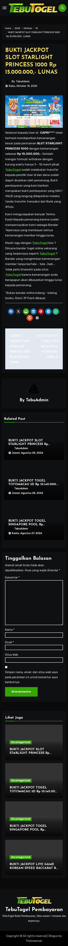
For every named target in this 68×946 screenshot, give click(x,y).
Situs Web (11, 654)
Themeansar (34, 941)
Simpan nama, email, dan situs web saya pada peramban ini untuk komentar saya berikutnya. (31, 677)
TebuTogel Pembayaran (34, 909)
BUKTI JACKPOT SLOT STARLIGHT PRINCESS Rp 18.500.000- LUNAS (28, 444)
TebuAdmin (23, 81)
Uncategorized (20, 742)
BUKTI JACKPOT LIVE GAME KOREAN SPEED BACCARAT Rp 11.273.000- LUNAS (34, 868)
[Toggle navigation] (4, 8)
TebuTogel (13, 169)
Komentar (12, 577)
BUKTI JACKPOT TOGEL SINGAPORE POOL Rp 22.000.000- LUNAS (27, 524)
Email (9, 642)
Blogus (53, 936)
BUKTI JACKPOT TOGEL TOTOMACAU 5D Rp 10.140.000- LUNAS (32, 484)
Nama (9, 629)
